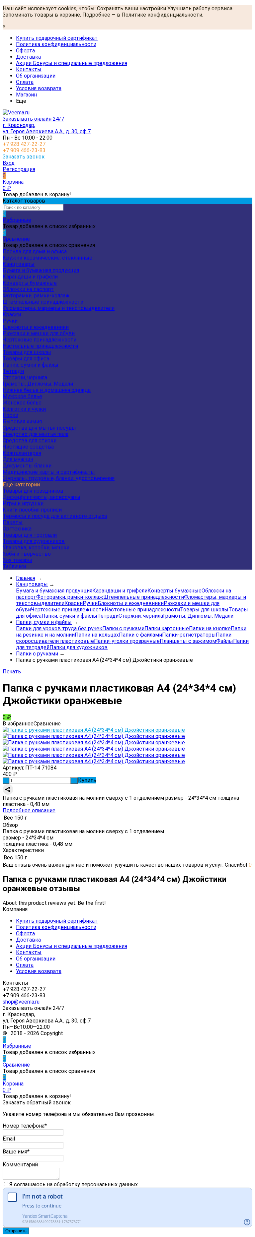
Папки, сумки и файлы (30, 365)
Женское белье (22, 403)
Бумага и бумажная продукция (41, 270)
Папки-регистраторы (189, 635)
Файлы (224, 641)
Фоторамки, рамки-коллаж (36, 295)
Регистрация (19, 169)
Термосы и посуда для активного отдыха (55, 516)
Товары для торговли (30, 535)
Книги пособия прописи (32, 510)
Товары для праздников (33, 491)
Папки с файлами (140, 635)
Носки (10, 415)
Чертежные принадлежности (39, 340)
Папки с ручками (123, 628)
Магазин (26, 95)
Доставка (28, 57)
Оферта (25, 50)
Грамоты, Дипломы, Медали (38, 384)
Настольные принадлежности (40, 346)
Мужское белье (22, 396)
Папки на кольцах (97, 635)
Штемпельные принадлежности (43, 302)
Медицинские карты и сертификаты (49, 472)
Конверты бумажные (30, 283)
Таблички (14, 566)
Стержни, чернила (25, 377)
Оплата (25, 82)
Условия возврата (38, 88)
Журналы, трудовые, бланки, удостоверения (59, 478)
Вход (9, 163)
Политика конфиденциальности (56, 44)
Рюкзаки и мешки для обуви (39, 333)
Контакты (29, 69)
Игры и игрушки (23, 503)
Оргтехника (17, 529)
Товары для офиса (26, 358)
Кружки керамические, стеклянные (47, 258)
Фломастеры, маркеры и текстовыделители (59, 308)
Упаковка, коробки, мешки (36, 547)
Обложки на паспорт (28, 289)
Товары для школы (27, 352)
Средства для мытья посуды (39, 428)
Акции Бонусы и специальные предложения (71, 63)
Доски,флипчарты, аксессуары (41, 497)
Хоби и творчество (27, 554)
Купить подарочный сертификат (57, 38)
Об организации (35, 76)
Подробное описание (29, 810)
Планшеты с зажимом (188, 641)
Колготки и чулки (24, 409)
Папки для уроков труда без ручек (59, 628)
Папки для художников (78, 647)
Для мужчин (18, 459)
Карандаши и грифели (30, 277)
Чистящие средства (28, 447)
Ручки (10, 321)
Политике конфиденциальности (162, 15)
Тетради (13, 371)
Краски (12, 314)
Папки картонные (166, 628)
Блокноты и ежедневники (36, 327)
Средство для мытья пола (35, 434)
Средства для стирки (29, 440)
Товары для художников (34, 541)
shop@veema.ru (21, 1002)
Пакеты (13, 522)
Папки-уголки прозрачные (127, 641)
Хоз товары (17, 560)
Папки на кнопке (210, 628)
